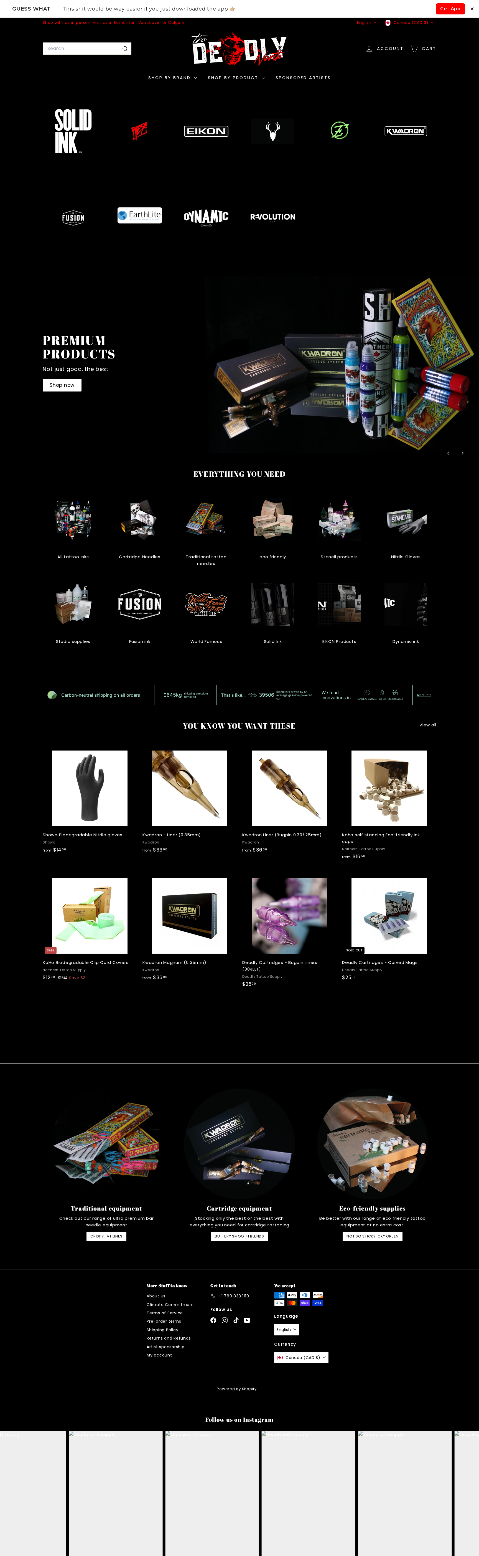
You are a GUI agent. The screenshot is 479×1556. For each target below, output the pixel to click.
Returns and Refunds (169, 1338)
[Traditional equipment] (106, 1143)
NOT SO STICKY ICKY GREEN (372, 1236)
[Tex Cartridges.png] (140, 131)
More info (424, 695)
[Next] (462, 453)
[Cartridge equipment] (239, 1143)
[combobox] (87, 48)
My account (159, 1355)
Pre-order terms (164, 1321)
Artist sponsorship (166, 1347)
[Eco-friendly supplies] (372, 1143)
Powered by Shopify (237, 1388)
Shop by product (234, 77)
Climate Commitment (170, 1304)
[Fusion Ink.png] (73, 218)
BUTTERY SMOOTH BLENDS (239, 1236)
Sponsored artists (303, 77)
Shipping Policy (162, 1330)
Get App (450, 8)
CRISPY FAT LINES (106, 1236)
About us (156, 1296)
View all (427, 725)
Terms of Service (165, 1313)
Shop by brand (170, 77)
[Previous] (448, 453)
